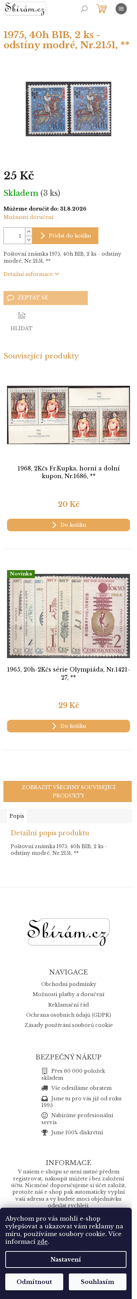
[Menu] (121, 9)
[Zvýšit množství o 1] (28, 232)
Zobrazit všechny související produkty (69, 791)
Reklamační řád (68, 1005)
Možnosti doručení (28, 217)
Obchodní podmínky (68, 984)
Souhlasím (97, 1281)
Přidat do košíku (70, 236)
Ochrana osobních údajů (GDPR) (68, 1015)
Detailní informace (28, 274)
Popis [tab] (16, 816)
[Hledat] (84, 9)
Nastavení (66, 1259)
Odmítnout (34, 1281)
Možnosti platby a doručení (68, 994)
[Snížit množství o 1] (28, 240)
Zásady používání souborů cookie (69, 1025)
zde (42, 1241)
